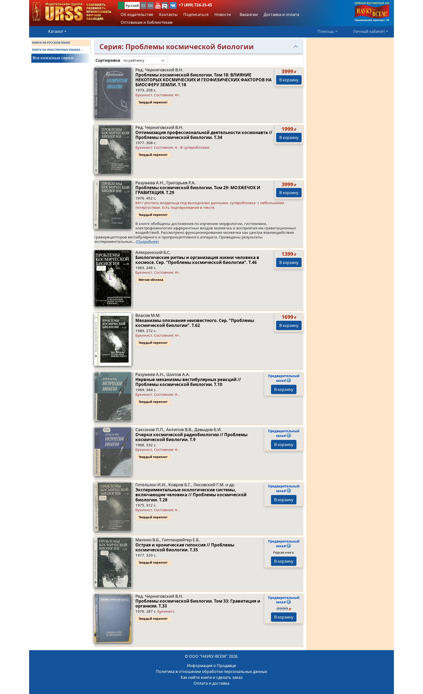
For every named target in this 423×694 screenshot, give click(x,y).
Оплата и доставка (211, 683)
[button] (157, 5)
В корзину (288, 80)
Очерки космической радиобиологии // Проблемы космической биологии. (191, 437)
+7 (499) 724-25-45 (195, 5)
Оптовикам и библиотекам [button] (147, 22)
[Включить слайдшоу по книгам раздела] (172, 60)
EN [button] (150, 5)
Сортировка (107, 60)
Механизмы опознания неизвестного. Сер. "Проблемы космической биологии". (194, 323)
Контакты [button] (168, 14)
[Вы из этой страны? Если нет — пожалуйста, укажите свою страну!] (121, 5)
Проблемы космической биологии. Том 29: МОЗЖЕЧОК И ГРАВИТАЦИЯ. (197, 190)
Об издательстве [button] (137, 14)
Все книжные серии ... (55, 58)
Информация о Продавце (211, 665)
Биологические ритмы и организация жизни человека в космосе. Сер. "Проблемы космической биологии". (197, 260)
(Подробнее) (147, 241)
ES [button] (143, 5)
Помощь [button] (325, 31)
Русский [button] (132, 5)
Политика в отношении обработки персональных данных (211, 671)
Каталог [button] (55, 31)
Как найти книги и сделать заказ (212, 677)
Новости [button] (222, 14)
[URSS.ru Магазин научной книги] (72, 12)
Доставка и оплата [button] (281, 14)
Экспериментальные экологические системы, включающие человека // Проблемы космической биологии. (191, 495)
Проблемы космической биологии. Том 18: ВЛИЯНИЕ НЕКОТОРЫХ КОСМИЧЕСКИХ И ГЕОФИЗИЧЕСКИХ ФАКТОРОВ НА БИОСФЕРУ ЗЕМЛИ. (203, 80)
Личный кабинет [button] (369, 31)
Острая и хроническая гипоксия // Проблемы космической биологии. (184, 547)
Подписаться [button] (196, 14)
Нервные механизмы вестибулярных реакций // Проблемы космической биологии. (188, 382)
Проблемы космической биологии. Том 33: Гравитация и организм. (197, 603)
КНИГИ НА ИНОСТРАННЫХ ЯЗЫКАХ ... (57, 49)
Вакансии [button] (248, 14)
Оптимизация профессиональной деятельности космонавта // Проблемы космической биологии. (203, 135)
